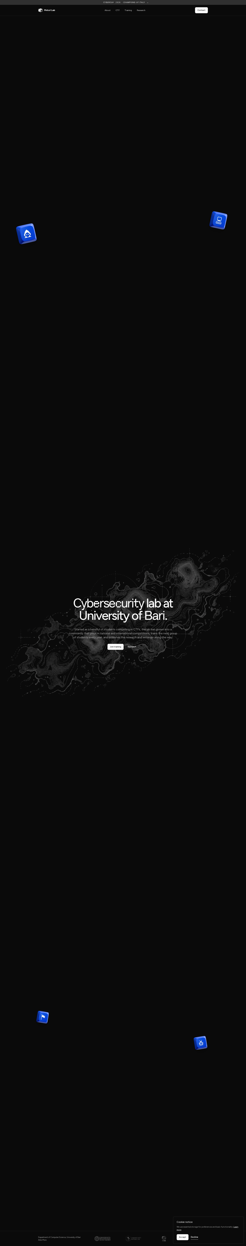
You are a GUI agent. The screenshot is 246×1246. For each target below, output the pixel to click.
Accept (182, 1237)
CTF (118, 10)
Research (141, 10)
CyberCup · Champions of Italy (126, 2)
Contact (201, 10)
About (108, 10)
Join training (115, 647)
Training (128, 10)
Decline (194, 1237)
